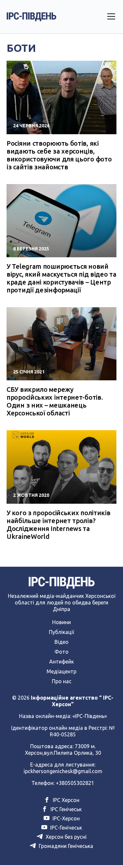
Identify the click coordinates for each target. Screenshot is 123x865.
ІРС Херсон (65, 800)
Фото (61, 652)
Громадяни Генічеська (65, 846)
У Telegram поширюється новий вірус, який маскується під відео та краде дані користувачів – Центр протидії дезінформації (61, 278)
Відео (61, 642)
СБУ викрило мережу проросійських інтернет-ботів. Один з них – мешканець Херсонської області (55, 401)
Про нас (62, 681)
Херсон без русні (65, 837)
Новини (61, 622)
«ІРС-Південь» (89, 716)
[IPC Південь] (31, 16)
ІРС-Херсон (65, 818)
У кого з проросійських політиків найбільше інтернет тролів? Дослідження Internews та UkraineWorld (58, 524)
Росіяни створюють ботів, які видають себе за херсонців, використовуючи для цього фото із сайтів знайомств (59, 155)
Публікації (61, 632)
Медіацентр (61, 671)
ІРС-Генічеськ (65, 828)
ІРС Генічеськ (65, 809)
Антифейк (61, 662)
